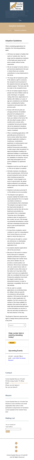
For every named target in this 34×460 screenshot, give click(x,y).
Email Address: (9, 426)
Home (9, 30)
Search (20, 21)
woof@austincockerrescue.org (18, 383)
